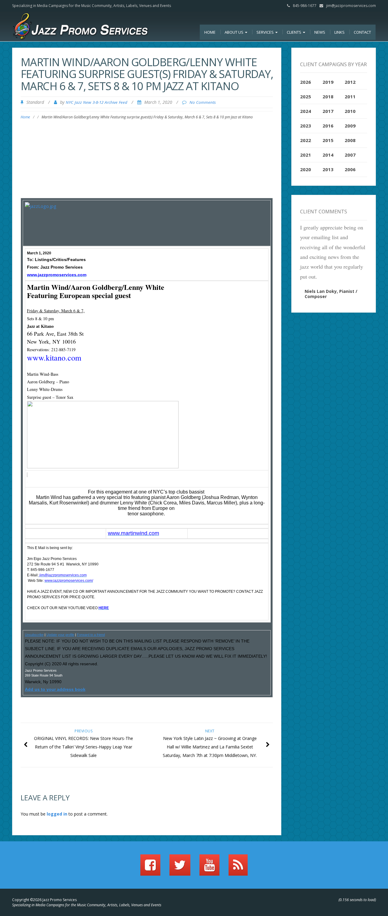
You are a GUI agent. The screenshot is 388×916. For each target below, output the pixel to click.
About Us (234, 32)
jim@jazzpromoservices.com (351, 5)
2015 (328, 140)
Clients (294, 32)
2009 (350, 126)
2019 (328, 82)
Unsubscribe (34, 634)
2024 (305, 111)
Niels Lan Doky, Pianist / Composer (331, 293)
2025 (305, 96)
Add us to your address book (55, 689)
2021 (305, 155)
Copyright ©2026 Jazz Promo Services (44, 899)
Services (265, 32)
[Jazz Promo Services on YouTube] (209, 868)
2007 (350, 155)
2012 (350, 82)
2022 (305, 140)
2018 (328, 96)
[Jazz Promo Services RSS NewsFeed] (238, 868)
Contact (362, 32)
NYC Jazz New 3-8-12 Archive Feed (96, 102)
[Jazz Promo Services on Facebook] (150, 868)
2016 (328, 126)
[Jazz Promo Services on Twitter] (180, 868)
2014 (328, 155)
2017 (328, 111)
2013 (328, 169)
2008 (350, 140)
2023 (305, 126)
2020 (305, 169)
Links (339, 32)
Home (210, 32)
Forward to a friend (91, 634)
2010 (350, 111)
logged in (57, 814)
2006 (350, 169)
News (319, 32)
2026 (305, 82)
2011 (350, 96)
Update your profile (60, 634)
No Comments (202, 102)
